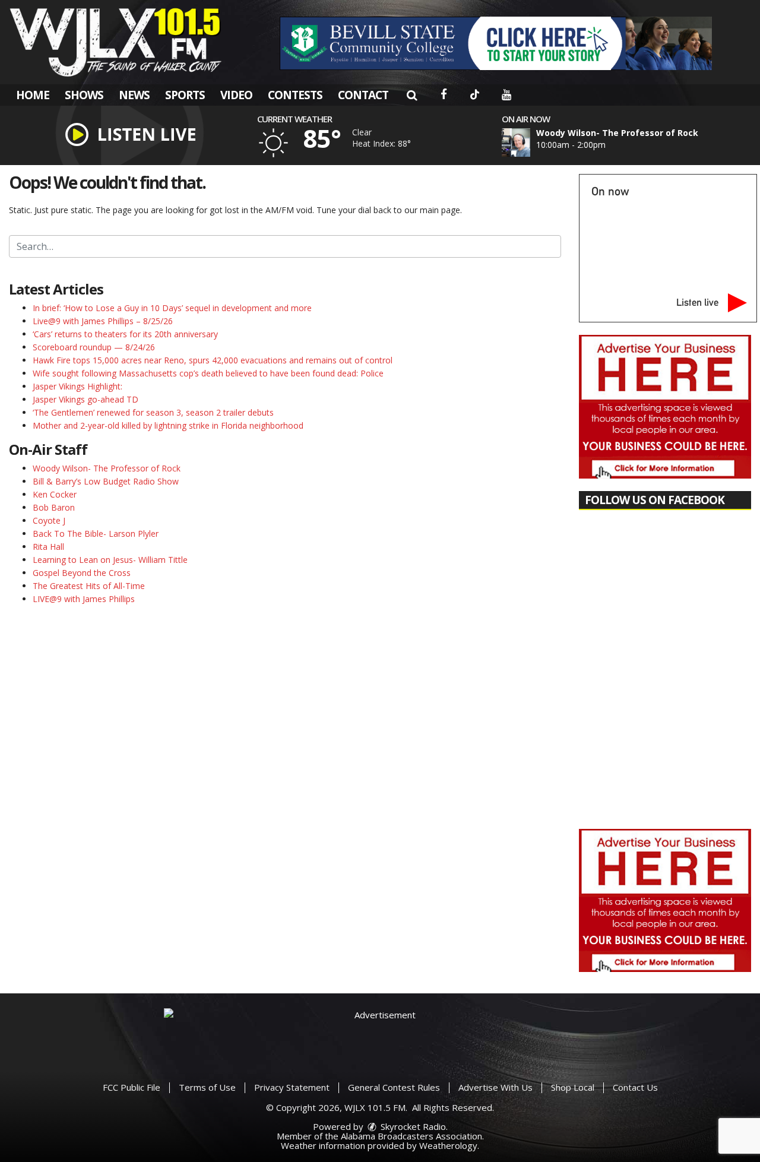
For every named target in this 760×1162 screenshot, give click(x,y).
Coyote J (49, 520)
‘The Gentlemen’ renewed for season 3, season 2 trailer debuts (153, 412)
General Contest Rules (394, 1087)
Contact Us (635, 1087)
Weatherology (448, 1145)
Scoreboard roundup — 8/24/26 (94, 347)
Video (236, 95)
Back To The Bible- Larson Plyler (96, 533)
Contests (295, 95)
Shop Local (572, 1087)
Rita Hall (48, 546)
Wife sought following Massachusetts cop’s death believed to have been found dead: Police (208, 373)
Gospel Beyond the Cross (82, 572)
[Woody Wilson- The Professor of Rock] (530, 142)
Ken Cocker (55, 494)
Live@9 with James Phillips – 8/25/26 (103, 321)
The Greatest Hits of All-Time (89, 585)
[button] (412, 95)
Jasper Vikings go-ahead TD (85, 399)
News (134, 95)
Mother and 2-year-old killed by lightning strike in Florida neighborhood (168, 425)
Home (32, 95)
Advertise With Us (495, 1087)
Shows (84, 95)
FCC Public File (131, 1087)
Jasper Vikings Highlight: (77, 386)
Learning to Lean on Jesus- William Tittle (110, 559)
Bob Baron (54, 507)
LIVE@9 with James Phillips (84, 598)
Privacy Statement (292, 1087)
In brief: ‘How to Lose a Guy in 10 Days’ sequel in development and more (172, 308)
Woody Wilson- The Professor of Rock (106, 468)
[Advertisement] (496, 43)
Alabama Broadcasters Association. (412, 1136)
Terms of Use (207, 1087)
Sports (185, 95)
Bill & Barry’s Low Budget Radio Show (106, 481)
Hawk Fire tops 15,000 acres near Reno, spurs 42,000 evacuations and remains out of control (212, 360)
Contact (363, 95)
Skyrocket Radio (412, 1126)
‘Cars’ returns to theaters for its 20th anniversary (125, 334)
